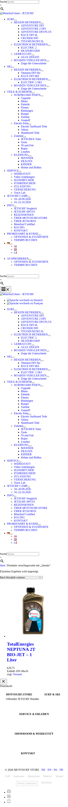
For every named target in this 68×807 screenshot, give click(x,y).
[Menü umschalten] (15, 20)
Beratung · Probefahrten (17, 702)
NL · (57, 769)
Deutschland (20, 744)
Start (2, 565)
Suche (3, 1)
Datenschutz (34, 776)
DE (43, 769)
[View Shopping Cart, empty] (34, 271)
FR (61, 769)
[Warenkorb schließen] (3, 682)
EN (49, 769)
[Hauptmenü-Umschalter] (5, 289)
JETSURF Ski (50, 702)
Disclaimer (46, 782)
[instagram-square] (10, 797)
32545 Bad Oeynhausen (25, 741)
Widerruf (47, 776)
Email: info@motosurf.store (34, 761)
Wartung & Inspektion (29, 722)
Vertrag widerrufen (27, 783)
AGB (7, 776)
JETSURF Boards (52, 699)
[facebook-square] (10, 792)
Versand (17, 674)
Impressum (18, 776)
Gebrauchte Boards (53, 705)
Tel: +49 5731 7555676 (32, 758)
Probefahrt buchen (27, 718)
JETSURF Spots (26, 725)
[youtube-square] (9, 802)
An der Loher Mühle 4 (24, 738)
